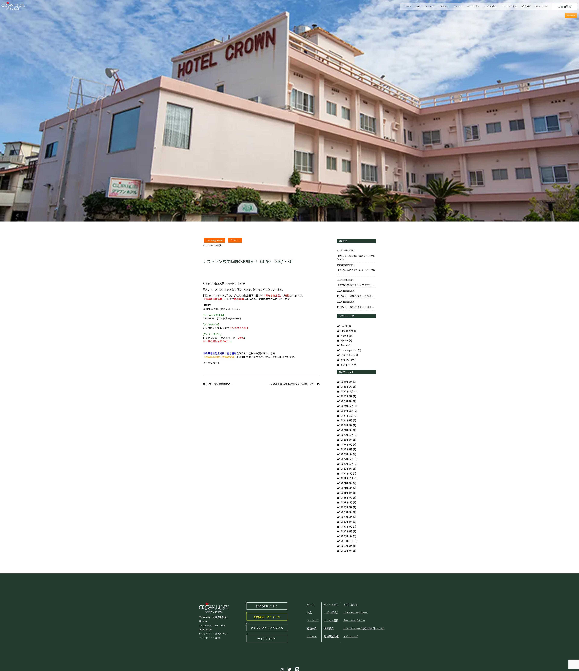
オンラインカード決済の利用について (363, 628)
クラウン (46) (348, 359)
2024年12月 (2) (349, 406)
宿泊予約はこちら (267, 606)
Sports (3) (346, 340)
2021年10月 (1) (349, 478)
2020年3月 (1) (348, 531)
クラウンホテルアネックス (267, 628)
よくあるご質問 (509, 6)
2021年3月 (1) (348, 497)
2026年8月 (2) (348, 381)
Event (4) (346, 326)
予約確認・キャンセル (266, 617)
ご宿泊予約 (564, 6)
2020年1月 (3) (348, 536)
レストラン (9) (349, 364)
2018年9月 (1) (348, 546)
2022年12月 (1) (349, 459)
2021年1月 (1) (348, 502)
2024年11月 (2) (349, 410)
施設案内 (444, 6)
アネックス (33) (349, 355)
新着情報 (526, 6)
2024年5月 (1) (348, 425)
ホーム (408, 6)
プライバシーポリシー (355, 612)
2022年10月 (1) (349, 463)
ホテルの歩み (473, 6)
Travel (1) (346, 345)
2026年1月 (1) (348, 386)
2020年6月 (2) (348, 517)
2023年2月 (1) (348, 449)
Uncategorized (214, 240)
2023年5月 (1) (348, 444)
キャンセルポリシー (354, 620)
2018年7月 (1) (348, 550)
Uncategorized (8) (351, 350)
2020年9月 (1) (348, 507)
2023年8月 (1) (348, 439)
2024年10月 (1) (349, 415)
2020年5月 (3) (348, 521)
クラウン (235, 240)
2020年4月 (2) (348, 526)
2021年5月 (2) (348, 488)
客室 (418, 6)
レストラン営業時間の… (219, 384)
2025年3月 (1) (348, 401)
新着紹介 (329, 628)
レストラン (430, 6)
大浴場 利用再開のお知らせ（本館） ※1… (293, 384)
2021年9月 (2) (348, 483)
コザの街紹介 (490, 6)
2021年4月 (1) (348, 492)
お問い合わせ (541, 6)
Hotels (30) (347, 335)
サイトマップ (350, 636)
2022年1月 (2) (348, 473)
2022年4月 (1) (348, 468)
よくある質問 (331, 620)
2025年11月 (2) (349, 391)
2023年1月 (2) (348, 454)
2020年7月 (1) (348, 512)
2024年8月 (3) (348, 420)
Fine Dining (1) (349, 330)
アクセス (458, 6)
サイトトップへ (266, 639)
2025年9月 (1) (348, 396)
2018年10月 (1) (349, 541)
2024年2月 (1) (348, 430)
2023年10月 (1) (349, 435)
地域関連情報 (331, 636)
